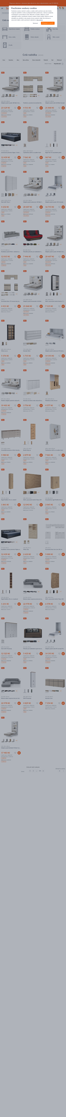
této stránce (40, 20)
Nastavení (35, 23)
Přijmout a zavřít (48, 23)
